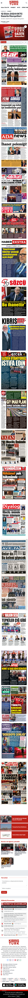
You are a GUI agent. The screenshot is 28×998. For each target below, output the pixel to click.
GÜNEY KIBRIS (5, 981)
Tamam (18, 996)
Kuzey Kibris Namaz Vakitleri (9, 967)
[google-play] (20, 985)
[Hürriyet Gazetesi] (14, 782)
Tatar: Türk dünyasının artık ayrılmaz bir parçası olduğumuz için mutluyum (20, 853)
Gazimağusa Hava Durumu (9, 965)
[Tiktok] (18, 960)
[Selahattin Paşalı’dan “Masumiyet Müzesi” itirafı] (7, 861)
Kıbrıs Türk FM (5, 7)
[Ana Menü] (1, 3)
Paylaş (4, 42)
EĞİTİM (12, 981)
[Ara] (26, 3)
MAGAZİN (10, 978)
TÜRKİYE (4, 980)
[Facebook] (8, 960)
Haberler (3, 11)
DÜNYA (10, 980)
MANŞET (13, 7)
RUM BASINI (23, 980)
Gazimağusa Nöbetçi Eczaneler (10, 964)
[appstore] (8, 985)
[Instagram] (13, 960)
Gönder (4, 892)
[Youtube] (15, 960)
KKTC (18, 7)
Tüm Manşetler (6, 971)
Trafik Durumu (6, 968)
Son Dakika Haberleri (8, 973)
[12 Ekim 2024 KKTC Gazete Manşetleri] (14, 32)
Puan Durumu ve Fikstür (8, 970)
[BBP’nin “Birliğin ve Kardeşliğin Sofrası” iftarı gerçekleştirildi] (7, 847)
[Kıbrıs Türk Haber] (14, 3)
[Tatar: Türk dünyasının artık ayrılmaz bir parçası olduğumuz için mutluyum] (21, 847)
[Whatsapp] (20, 960)
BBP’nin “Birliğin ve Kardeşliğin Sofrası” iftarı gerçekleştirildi (7, 853)
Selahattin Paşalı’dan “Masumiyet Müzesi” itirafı (6, 866)
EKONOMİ (16, 980)
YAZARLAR (22, 978)
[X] (10, 960)
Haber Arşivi (6, 974)
